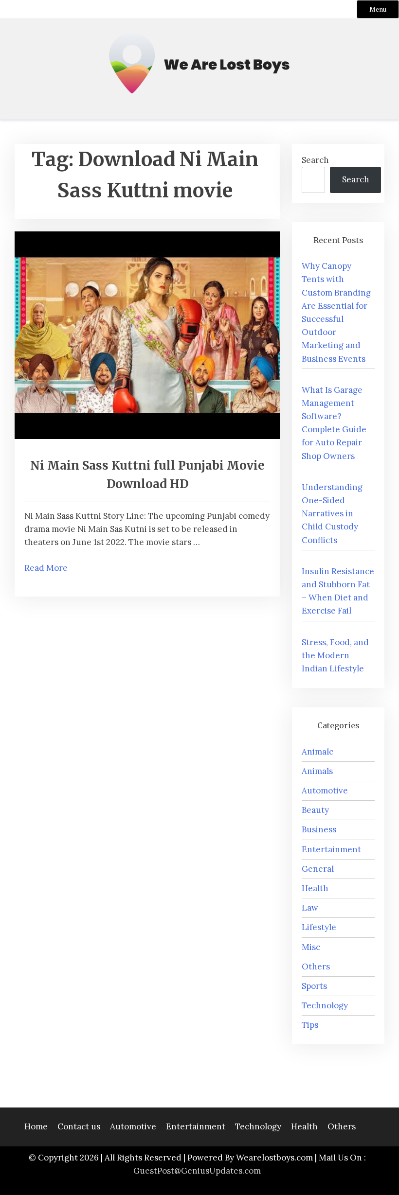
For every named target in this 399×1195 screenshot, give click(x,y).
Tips (310, 1024)
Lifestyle (319, 927)
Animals (317, 771)
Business (319, 829)
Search (315, 160)
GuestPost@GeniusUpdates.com (197, 1170)
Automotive (325, 790)
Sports (314, 986)
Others (316, 966)
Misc (311, 947)
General (318, 868)
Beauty (315, 810)
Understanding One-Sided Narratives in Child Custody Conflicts (332, 513)
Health (315, 888)
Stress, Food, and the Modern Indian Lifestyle (335, 655)
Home (36, 1126)
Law (310, 907)
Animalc (317, 751)
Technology (325, 1005)
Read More (46, 567)
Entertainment (331, 849)
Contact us (78, 1126)
